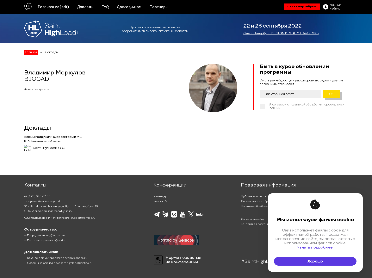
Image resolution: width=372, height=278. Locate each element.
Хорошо (315, 261)
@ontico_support (49, 201)
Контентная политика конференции (265, 224)
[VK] (174, 217)
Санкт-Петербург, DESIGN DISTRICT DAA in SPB (281, 33)
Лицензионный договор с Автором (264, 219)
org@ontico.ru (55, 235)
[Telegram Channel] (165, 217)
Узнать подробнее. (315, 247)
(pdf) (64, 7)
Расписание (48, 7)
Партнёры (159, 7)
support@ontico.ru (83, 217)
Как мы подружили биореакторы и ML (52, 137)
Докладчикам (129, 7)
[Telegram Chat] (157, 216)
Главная (31, 52)
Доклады (85, 7)
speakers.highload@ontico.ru (73, 263)
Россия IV (160, 201)
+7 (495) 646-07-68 (37, 196)
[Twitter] (191, 217)
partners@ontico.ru (56, 240)
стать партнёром (302, 6)
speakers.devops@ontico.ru (68, 257)
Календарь (161, 196)
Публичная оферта (253, 196)
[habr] (200, 215)
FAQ (105, 7)
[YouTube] (182, 217)
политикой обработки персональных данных (306, 106)
